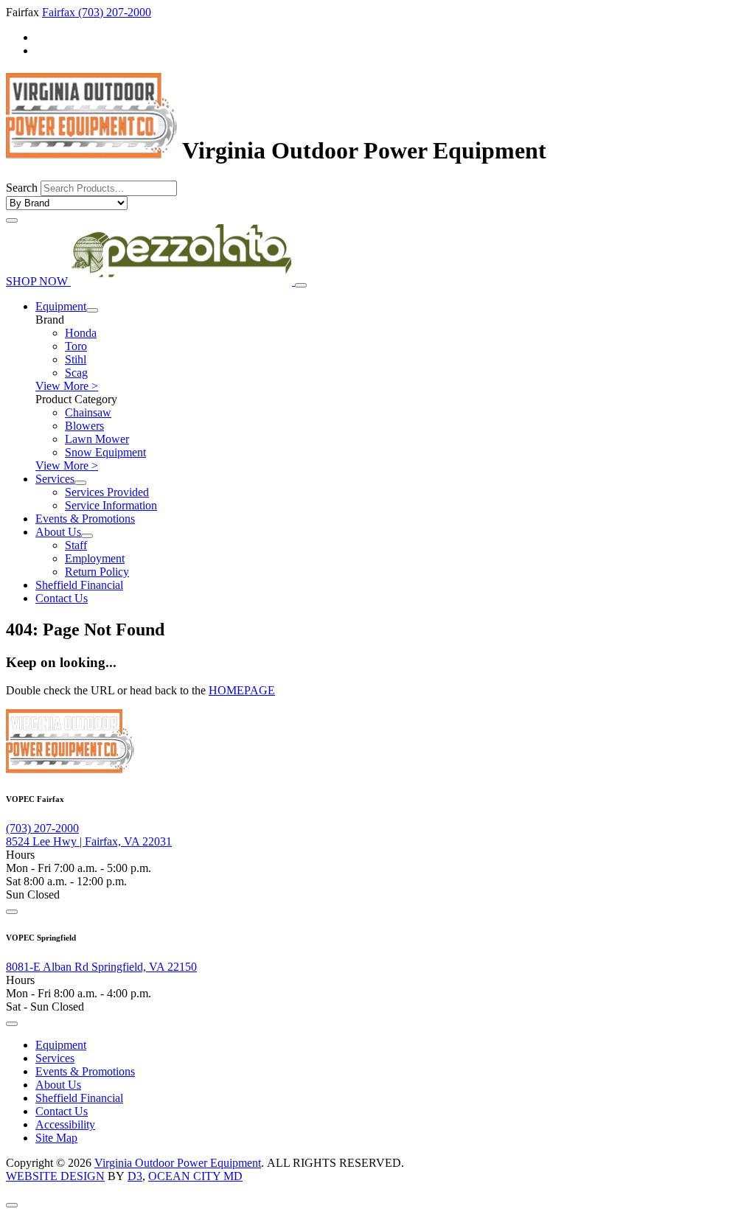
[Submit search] (12, 220)
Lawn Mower (97, 439)
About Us (58, 532)
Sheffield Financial (79, 585)
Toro (76, 346)
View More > (66, 386)
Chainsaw (88, 412)
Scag (76, 372)
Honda (81, 333)
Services (54, 478)
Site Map (56, 1137)
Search (22, 187)
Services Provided (107, 492)
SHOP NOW (38, 281)
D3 (135, 1176)
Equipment (60, 306)
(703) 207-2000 (114, 12)
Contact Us (61, 598)
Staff (76, 545)
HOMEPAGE (242, 690)
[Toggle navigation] (301, 285)
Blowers (84, 425)
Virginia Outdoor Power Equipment (177, 1163)
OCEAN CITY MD (195, 1176)
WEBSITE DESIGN (55, 1176)
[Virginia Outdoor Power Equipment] (91, 150)
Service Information (111, 505)
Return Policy (97, 571)
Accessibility (65, 1124)
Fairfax (60, 12)
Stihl (75, 359)
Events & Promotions (85, 518)
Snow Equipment (105, 452)
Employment (95, 558)
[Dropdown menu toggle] (92, 310)
